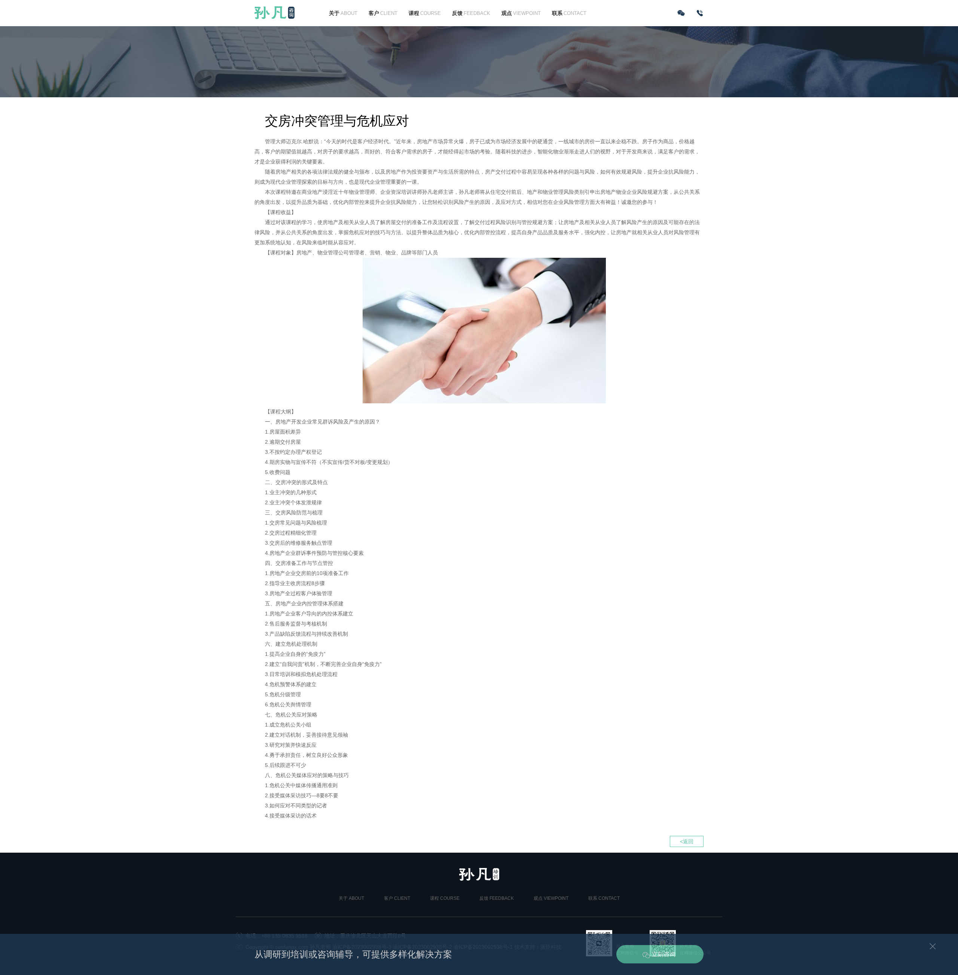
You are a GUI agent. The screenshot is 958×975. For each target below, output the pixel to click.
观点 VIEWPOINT (551, 898)
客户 (383, 13)
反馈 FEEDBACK (496, 898)
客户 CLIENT (397, 898)
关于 (343, 13)
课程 (425, 13)
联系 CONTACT (604, 898)
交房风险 (285, 513)
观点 (521, 13)
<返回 (686, 841)
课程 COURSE (445, 898)
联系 (569, 13)
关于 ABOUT (351, 898)
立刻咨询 (663, 954)
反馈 (471, 13)
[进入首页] (274, 12)
